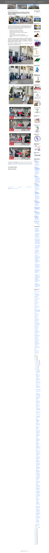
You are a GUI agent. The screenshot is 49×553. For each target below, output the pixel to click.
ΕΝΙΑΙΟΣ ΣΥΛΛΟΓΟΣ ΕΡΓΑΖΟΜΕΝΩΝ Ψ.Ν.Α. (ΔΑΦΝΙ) (37, 201)
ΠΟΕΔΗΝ (36, 334)
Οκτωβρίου (37, 362)
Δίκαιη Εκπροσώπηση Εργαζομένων (37, 161)
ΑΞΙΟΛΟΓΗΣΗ (37, 299)
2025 (35, 358)
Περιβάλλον (36, 333)
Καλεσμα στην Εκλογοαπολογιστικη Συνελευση (37, 219)
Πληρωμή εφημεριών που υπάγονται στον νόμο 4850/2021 (37, 214)
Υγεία (35, 349)
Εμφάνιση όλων (39, 224)
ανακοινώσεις (37, 293)
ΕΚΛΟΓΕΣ (36, 315)
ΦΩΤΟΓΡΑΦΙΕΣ (29, 163)
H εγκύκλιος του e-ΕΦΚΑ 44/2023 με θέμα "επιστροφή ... (38, 428)
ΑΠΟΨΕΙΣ (36, 301)
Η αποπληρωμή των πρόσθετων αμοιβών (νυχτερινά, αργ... (38, 398)
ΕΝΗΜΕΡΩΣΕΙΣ (37, 319)
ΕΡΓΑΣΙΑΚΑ (36, 321)
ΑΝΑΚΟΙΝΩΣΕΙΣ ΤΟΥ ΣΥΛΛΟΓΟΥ (14, 163)
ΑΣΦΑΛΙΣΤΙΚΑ (37, 302)
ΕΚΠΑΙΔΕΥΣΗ (37, 316)
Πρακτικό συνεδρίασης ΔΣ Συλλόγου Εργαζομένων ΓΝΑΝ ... (38, 440)
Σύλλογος (36, 345)
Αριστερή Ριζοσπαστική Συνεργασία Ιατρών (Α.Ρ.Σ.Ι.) (37, 184)
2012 (35, 541)
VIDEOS (9, 164)
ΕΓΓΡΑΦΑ (36, 313)
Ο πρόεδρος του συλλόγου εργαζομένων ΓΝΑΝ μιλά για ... (38, 503)
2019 (35, 533)
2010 (35, 544)
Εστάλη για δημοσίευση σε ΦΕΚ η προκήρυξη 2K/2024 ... (38, 444)
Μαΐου (37, 368)
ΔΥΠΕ (35, 312)
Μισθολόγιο (36, 326)
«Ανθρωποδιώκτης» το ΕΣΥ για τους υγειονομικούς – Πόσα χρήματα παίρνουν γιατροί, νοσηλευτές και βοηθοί (37, 172)
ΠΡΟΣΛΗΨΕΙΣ (37, 339)
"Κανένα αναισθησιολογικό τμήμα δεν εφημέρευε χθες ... (38, 386)
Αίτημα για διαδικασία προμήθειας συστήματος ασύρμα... (37, 421)
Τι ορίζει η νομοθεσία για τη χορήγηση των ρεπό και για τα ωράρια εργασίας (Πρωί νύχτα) (37, 247)
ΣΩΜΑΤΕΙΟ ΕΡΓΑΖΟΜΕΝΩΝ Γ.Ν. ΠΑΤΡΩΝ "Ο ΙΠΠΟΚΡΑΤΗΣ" (37, 168)
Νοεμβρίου (37, 361)
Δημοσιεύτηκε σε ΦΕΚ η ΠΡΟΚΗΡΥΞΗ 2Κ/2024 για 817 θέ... (38, 376)
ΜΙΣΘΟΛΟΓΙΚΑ (37, 325)
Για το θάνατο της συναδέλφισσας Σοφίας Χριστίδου (37, 223)
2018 (35, 534)
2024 (35, 359)
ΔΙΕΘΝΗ (36, 308)
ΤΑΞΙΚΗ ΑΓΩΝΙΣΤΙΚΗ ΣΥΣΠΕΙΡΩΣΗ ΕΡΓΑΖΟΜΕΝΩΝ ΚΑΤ (37, 193)
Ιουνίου (37, 367)
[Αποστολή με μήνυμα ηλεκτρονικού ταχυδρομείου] (14, 162)
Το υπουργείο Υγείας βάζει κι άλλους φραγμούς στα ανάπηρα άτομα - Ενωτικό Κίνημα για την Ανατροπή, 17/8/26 (37, 188)
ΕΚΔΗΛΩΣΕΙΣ (37, 314)
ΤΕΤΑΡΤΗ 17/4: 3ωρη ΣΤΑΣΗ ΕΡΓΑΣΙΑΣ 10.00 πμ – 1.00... (38, 435)
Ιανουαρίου (37, 527)
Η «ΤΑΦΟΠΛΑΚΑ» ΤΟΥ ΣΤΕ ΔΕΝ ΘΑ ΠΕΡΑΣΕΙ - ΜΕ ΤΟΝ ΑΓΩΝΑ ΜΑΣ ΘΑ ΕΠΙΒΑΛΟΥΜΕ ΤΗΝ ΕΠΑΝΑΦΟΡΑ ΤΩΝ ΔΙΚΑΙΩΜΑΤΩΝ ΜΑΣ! (37, 180)
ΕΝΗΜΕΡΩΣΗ (37, 320)
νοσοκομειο (36, 329)
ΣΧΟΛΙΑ (36, 348)
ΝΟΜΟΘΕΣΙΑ (37, 327)
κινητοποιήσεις (37, 322)
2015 (35, 538)
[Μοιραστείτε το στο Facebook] (16, 162)
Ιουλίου (37, 366)
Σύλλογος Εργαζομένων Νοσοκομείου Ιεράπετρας (37, 217)
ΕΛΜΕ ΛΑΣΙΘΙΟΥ (37, 221)
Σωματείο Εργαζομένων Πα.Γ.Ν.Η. (37, 176)
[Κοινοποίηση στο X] (15, 162)
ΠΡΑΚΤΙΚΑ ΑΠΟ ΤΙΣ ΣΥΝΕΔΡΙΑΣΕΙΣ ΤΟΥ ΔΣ (37, 336)
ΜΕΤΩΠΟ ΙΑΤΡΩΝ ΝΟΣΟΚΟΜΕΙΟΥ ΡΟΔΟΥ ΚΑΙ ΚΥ (37, 208)
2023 (35, 528)
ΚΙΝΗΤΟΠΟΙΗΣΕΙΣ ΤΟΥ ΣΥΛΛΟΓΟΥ (23, 163)
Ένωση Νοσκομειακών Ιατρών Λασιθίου (37, 212)
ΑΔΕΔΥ (36, 290)
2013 (35, 540)
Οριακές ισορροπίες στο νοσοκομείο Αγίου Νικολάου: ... (38, 499)
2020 (35, 532)
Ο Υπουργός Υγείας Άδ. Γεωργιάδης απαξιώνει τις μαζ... (38, 521)
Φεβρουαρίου (37, 525)
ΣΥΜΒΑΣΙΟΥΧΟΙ (37, 346)
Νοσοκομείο (36, 330)
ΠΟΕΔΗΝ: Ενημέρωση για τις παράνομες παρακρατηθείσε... (38, 409)
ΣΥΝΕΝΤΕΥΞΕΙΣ (37, 347)
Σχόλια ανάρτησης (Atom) (15, 188)
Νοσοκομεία (36, 328)
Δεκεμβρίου (37, 360)
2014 (35, 539)
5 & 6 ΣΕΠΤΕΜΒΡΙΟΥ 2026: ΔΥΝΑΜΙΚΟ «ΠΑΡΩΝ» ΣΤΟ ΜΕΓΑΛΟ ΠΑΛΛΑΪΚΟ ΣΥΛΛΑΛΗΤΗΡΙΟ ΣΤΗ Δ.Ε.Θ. (37, 197)
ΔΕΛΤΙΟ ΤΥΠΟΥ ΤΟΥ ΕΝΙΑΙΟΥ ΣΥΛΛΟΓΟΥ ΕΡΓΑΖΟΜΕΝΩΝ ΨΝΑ (37, 205)
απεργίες (36, 300)
